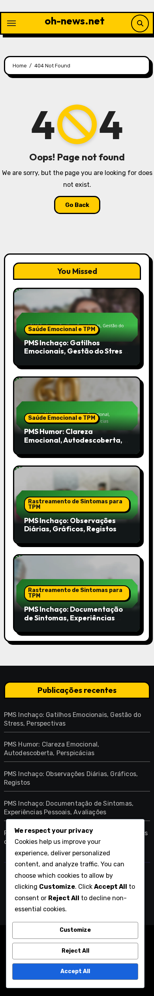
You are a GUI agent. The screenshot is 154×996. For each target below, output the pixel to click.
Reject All (75, 951)
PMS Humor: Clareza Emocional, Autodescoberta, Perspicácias (73, 440)
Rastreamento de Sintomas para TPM (75, 504)
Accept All (75, 971)
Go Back (77, 205)
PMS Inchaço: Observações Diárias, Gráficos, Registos (70, 525)
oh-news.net (75, 20)
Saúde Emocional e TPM (61, 329)
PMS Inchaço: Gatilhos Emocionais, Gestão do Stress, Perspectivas (76, 351)
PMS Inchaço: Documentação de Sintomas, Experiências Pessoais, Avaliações (73, 618)
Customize (75, 930)
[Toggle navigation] (11, 23)
